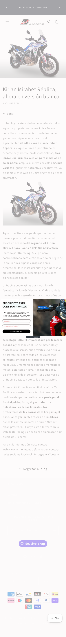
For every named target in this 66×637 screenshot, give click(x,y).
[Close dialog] (64, 301)
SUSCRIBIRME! (16, 331)
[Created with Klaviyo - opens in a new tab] (33, 337)
